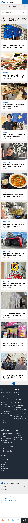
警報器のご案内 (19, 416)
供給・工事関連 (6, 411)
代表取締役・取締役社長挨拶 (8, 435)
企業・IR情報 (5, 430)
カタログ (3, 455)
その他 (4, 473)
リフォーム (4, 459)
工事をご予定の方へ (20, 422)
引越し (3, 389)
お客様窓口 (18, 435)
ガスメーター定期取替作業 (21, 410)
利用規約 (5, 498)
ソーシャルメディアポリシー (9, 500)
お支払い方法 (6, 404)
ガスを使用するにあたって (8, 399)
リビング (18, 397)
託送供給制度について (8, 409)
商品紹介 (17, 389)
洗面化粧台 (5, 468)
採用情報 (5, 440)
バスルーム (18, 394)
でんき (3, 420)
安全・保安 (17, 403)
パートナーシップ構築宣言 (8, 447)
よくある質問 (19, 437)
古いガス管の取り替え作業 (21, 413)
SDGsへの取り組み (7, 438)
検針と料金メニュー (7, 402)
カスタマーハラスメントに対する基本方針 (8, 450)
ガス (2, 396)
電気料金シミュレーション (8, 423)
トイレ (4, 466)
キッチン (18, 392)
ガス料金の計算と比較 (8, 406)
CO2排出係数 (6, 413)
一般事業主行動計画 (7, 443)
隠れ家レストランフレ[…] (19, 6)
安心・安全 (18, 399)
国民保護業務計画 (7, 445)
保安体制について (20, 405)
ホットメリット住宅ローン (8, 415)
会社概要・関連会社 (7, 433)
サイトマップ (6, 502)
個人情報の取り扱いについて (9, 496)
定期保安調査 (19, 408)
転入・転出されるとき (8, 392)
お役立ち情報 (19, 439)
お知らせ (10, 6)
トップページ (3, 6)
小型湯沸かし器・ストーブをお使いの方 (21, 419)
